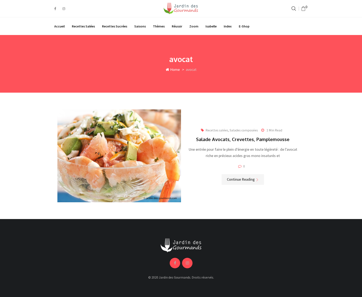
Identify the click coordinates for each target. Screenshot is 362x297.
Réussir (177, 26)
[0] (303, 8)
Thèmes (159, 26)
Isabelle (211, 26)
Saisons (140, 26)
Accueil (59, 26)
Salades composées (244, 130)
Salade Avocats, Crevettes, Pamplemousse (243, 139)
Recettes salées (83, 26)
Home (174, 69)
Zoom (193, 26)
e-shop (244, 26)
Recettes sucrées (114, 26)
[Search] (293, 8)
